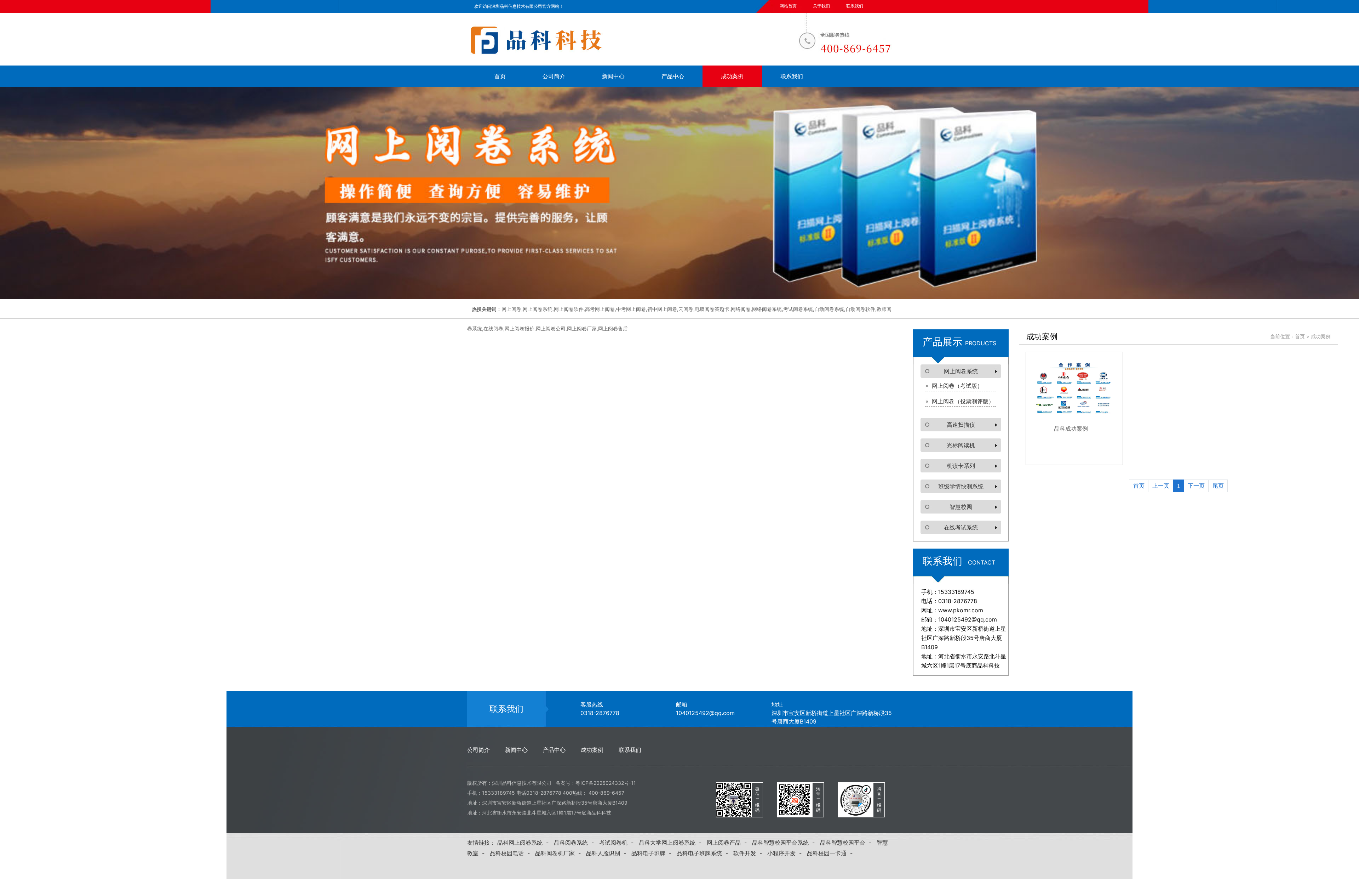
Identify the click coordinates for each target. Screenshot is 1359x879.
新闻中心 (613, 76)
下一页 (1196, 486)
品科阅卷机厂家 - (559, 853)
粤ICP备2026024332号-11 (605, 783)
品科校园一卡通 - (831, 853)
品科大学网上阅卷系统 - (672, 842)
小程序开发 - (786, 853)
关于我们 (821, 5)
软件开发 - (749, 853)
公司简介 (554, 76)
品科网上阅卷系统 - (524, 842)
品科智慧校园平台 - (847, 842)
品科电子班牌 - (653, 853)
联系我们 (854, 5)
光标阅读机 (961, 445)
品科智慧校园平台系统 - (785, 842)
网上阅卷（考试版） (957, 385)
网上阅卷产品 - (728, 842)
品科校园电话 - (511, 853)
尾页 (1218, 486)
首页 (500, 76)
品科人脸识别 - (608, 853)
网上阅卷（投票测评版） (963, 401)
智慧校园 (961, 506)
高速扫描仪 (961, 424)
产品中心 (672, 76)
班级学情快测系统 (961, 486)
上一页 (1160, 486)
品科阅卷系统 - (575, 842)
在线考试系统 (961, 527)
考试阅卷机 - (618, 842)
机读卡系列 (961, 465)
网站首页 (788, 5)
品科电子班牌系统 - (704, 853)
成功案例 (732, 76)
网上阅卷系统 (961, 371)
